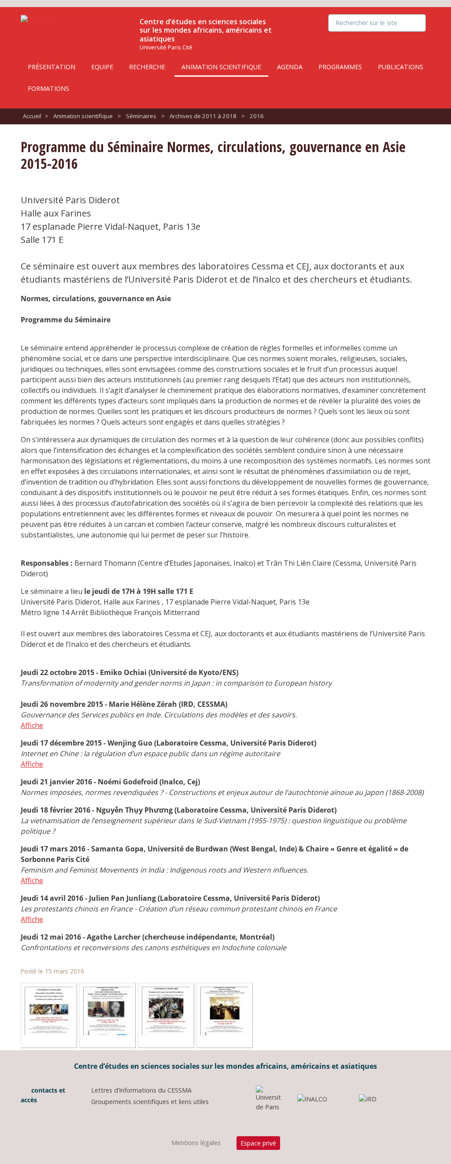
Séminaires (141, 116)
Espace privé (258, 1143)
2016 (257, 116)
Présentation (51, 67)
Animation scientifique (221, 67)
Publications (400, 67)
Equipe (102, 67)
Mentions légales (196, 1142)
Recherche (147, 67)
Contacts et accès (43, 1095)
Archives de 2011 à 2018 (203, 116)
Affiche (32, 725)
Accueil (32, 116)
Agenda (290, 67)
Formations (48, 88)
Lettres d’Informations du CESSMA (141, 1090)
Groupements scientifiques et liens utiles (150, 1101)
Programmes (340, 67)
